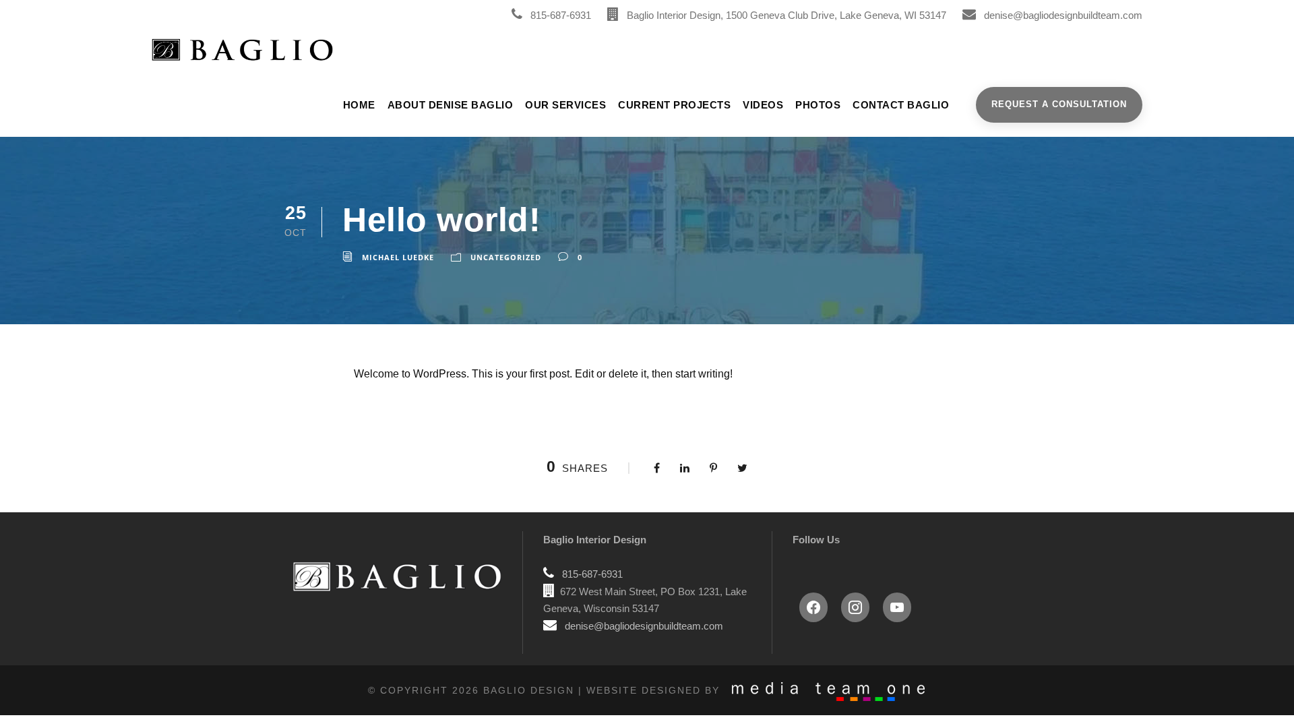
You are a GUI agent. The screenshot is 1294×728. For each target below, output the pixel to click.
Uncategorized (505, 257)
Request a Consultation (1059, 104)
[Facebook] (813, 607)
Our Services (565, 105)
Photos (817, 105)
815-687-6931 (560, 15)
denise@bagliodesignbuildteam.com (1063, 15)
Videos (763, 105)
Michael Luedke (398, 257)
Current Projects (674, 105)
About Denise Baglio (451, 105)
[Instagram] (855, 607)
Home (359, 105)
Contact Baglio (901, 105)
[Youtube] (897, 607)
